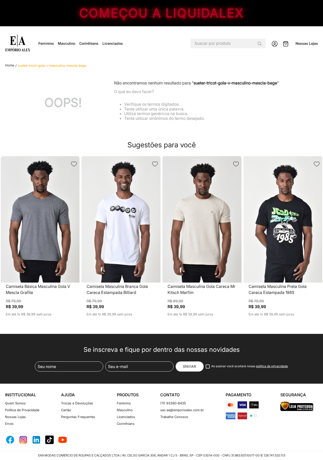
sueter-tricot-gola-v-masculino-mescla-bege (52, 65)
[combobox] (228, 43)
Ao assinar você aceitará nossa (249, 366)
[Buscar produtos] (259, 43)
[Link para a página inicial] (9, 65)
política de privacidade (272, 366)
